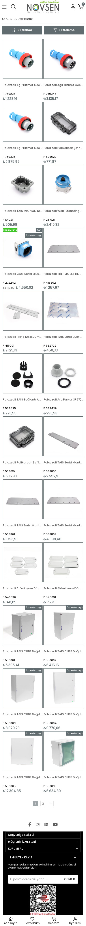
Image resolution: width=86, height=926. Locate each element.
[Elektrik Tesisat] (14, 18)
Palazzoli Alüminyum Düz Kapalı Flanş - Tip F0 (23, 588)
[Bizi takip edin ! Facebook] (29, 824)
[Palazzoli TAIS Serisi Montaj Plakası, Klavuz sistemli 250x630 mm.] (63, 499)
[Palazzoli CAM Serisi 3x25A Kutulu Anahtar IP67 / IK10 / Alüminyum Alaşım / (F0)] (23, 248)
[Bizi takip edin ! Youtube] (55, 824)
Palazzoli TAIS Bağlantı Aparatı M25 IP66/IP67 (23, 399)
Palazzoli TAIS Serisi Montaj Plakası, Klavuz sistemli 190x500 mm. (23, 525)
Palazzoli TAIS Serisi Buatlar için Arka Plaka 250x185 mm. (63, 337)
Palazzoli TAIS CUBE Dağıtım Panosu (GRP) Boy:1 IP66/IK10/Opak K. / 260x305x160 (23, 651)
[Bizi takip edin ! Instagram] (37, 824)
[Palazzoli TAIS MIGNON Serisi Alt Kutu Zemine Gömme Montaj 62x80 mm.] (23, 185)
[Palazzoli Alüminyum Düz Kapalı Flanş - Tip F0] (23, 562)
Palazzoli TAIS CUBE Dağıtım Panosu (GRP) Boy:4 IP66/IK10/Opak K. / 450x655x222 (63, 714)
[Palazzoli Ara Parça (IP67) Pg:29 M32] (63, 373)
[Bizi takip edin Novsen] (43, 7)
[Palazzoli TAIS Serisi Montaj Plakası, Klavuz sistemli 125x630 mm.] (63, 436)
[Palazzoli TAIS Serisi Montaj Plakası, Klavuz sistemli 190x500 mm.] (23, 499)
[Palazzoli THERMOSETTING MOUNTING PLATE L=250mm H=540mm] (63, 248)
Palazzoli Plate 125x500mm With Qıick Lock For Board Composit (23, 337)
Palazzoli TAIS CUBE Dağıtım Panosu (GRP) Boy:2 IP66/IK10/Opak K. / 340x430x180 (63, 651)
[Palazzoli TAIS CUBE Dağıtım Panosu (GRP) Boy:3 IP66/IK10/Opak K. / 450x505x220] (23, 688)
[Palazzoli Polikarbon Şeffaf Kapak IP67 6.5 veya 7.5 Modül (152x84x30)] (63, 122)
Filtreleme (67, 30)
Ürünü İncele (31, 70)
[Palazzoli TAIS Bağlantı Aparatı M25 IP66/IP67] (23, 373)
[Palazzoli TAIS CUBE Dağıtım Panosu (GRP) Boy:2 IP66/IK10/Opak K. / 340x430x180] (63, 625)
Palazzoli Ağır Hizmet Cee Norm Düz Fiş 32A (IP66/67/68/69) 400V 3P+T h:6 (23, 85)
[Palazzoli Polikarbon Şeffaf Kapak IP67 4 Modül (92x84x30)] (23, 436)
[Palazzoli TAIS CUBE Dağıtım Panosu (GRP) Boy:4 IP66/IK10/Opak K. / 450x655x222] (63, 688)
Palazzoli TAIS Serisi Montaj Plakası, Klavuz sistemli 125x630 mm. (63, 462)
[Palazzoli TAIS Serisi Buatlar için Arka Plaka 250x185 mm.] (63, 311)
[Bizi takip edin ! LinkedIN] (46, 824)
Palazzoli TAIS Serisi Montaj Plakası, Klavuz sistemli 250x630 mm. (63, 525)
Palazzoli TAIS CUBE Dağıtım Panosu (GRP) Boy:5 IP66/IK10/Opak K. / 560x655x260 (23, 777)
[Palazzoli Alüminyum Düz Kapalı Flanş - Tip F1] (63, 562)
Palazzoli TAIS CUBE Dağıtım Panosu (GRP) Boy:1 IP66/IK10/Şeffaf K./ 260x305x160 (63, 777)
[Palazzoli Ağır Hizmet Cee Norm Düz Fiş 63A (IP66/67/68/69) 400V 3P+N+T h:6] (63, 59)
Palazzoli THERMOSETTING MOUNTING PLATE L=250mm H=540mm (63, 274)
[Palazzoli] (10, 18)
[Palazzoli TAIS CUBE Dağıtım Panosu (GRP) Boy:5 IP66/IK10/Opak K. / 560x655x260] (23, 751)
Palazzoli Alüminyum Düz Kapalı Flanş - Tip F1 (63, 588)
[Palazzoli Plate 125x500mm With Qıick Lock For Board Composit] (23, 311)
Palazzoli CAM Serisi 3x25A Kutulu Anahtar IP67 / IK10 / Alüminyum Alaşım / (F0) (23, 274)
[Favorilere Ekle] (22, 70)
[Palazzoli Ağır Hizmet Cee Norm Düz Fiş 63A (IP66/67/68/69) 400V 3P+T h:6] (23, 122)
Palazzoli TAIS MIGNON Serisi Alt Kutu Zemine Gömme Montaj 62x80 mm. (23, 211)
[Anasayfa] (6, 18)
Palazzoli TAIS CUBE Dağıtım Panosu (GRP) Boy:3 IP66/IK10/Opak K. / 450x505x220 (23, 714)
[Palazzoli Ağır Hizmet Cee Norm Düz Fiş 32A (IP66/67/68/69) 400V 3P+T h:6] (23, 59)
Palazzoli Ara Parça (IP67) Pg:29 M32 (63, 399)
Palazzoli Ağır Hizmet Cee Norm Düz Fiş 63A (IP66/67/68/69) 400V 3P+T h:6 (23, 148)
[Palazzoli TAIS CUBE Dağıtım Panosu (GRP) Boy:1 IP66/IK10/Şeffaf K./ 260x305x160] (63, 751)
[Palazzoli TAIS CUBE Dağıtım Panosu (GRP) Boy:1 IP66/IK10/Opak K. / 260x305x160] (23, 625)
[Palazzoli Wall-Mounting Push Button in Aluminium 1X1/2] (63, 185)
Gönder (69, 879)
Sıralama (24, 30)
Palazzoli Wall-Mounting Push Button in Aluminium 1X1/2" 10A (63, 211)
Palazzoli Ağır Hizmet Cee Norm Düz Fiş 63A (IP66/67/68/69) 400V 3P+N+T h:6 (63, 85)
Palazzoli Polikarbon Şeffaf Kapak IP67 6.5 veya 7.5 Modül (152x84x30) (63, 148)
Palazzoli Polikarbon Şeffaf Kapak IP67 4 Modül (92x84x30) (23, 462)
